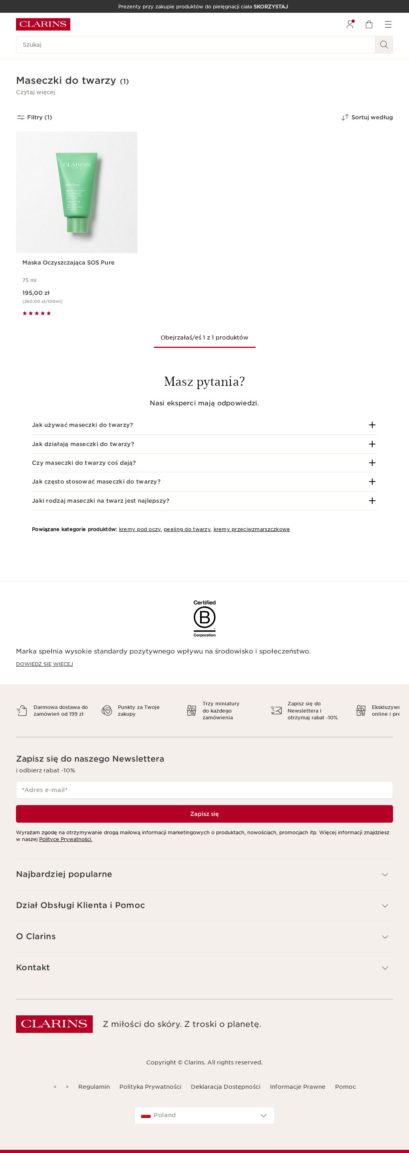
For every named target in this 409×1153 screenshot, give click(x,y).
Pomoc (345, 1087)
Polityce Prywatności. (65, 839)
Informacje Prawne (298, 1087)
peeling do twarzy (187, 529)
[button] (35, 92)
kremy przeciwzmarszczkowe (252, 529)
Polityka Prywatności (150, 1087)
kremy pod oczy (140, 529)
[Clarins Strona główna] (43, 24)
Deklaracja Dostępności (225, 1087)
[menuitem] (350, 24)
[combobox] (204, 1115)
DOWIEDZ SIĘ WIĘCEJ (44, 664)
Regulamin (94, 1087)
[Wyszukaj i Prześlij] (384, 44)
